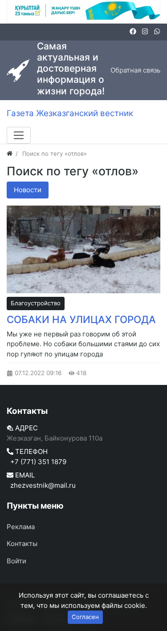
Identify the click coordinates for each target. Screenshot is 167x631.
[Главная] (9, 153)
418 (80, 372)
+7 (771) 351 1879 (38, 461)
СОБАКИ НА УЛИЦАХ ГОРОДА (81, 319)
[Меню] (19, 135)
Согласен (85, 616)
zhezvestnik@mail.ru (43, 485)
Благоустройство (36, 303)
